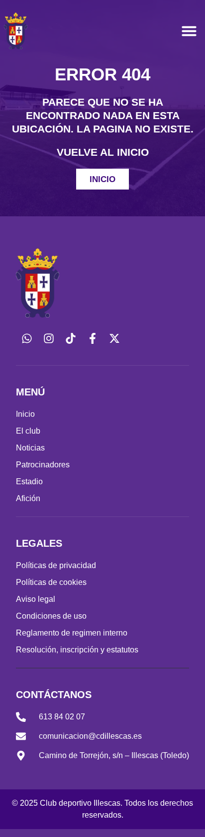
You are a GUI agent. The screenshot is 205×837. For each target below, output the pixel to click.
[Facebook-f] (92, 338)
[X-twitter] (114, 338)
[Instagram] (49, 338)
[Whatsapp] (27, 338)
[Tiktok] (71, 338)
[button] (189, 31)
